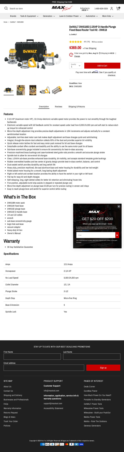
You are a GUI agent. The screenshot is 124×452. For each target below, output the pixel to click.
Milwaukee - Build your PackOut (97, 412)
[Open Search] (6, 8)
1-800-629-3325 (101, 8)
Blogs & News (9, 416)
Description (44, 106)
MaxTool (43, 441)
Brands (13, 16)
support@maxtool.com (53, 403)
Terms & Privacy (85, 230)
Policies (7, 425)
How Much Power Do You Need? (97, 395)
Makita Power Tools (92, 416)
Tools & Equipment (28, 16)
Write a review (97, 42)
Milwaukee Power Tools (93, 408)
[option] (33, 55)
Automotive (91, 16)
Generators (48, 16)
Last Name (67, 351)
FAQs (6, 403)
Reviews (58, 106)
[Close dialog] (119, 206)
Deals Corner (89, 386)
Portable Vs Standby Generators (97, 399)
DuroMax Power (90, 390)
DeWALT (74, 34)
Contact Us (8, 390)
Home (5, 22)
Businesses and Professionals (16, 399)
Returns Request (11, 412)
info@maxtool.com (51, 390)
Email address (10, 362)
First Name (8, 351)
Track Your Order (11, 421)
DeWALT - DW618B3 (16, 22)
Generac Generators (92, 425)
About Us (7, 386)
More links (106, 16)
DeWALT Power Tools (93, 403)
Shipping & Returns (77, 106)
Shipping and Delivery (13, 395)
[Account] (111, 8)
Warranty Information (12, 408)
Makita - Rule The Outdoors (95, 421)
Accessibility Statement (53, 408)
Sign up (103, 367)
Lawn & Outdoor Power (69, 16)
